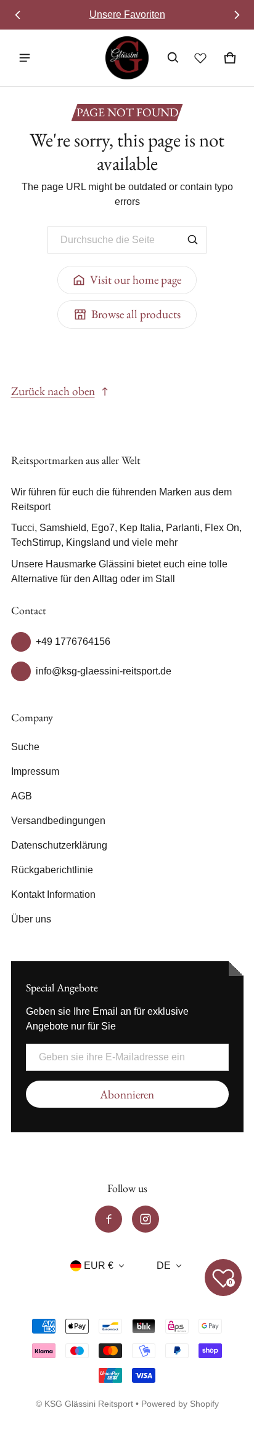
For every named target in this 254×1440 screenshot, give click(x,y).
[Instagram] (145, 1219)
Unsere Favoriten (127, 14)
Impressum (35, 771)
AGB (21, 796)
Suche (25, 747)
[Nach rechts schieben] (237, 14)
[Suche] (193, 240)
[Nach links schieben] (18, 14)
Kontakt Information (53, 894)
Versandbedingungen (58, 820)
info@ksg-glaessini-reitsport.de (103, 671)
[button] (173, 57)
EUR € (98, 1265)
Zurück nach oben (53, 391)
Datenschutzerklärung (59, 845)
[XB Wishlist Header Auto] (200, 57)
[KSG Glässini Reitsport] (127, 57)
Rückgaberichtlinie (52, 870)
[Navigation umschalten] (24, 57)
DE (164, 1265)
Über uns (31, 919)
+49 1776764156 (73, 641)
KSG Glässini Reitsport (88, 1404)
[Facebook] (108, 1219)
